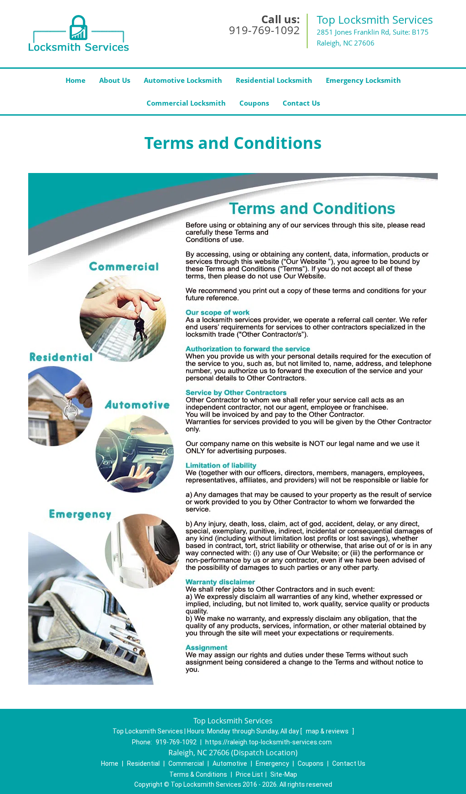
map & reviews (328, 731)
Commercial (186, 763)
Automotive (230, 763)
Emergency (272, 763)
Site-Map (283, 774)
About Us (114, 80)
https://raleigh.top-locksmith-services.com (268, 742)
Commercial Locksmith (186, 102)
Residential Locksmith (274, 80)
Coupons (254, 102)
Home (76, 80)
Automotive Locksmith (183, 80)
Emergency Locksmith (363, 80)
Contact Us (301, 102)
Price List (249, 774)
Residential (143, 763)
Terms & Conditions (198, 774)
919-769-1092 (264, 29)
